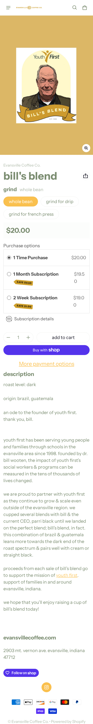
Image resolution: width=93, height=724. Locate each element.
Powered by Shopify (68, 721)
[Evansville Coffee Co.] (29, 8)
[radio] (9, 257)
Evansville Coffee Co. (30, 721)
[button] (75, 8)
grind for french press (31, 214)
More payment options (46, 363)
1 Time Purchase (30, 257)
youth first (66, 575)
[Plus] (28, 337)
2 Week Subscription (35, 301)
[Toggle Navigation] (8, 8)
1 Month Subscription (36, 278)
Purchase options (21, 245)
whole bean (21, 201)
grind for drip (59, 201)
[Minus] (8, 337)
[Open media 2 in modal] (46, 85)
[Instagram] (46, 687)
